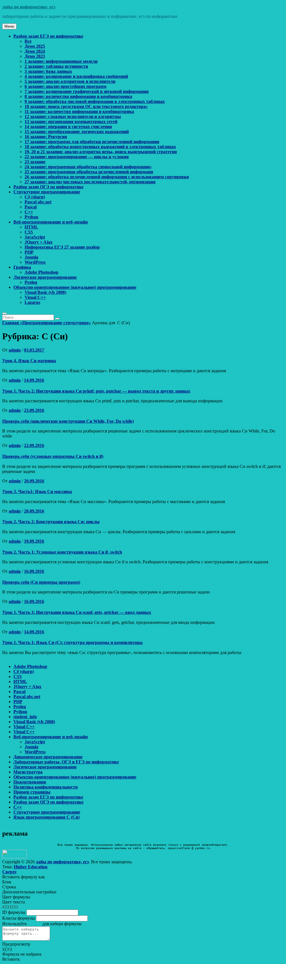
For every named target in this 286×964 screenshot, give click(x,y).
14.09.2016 (34, 380)
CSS (29, 232)
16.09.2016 (34, 571)
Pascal (31, 207)
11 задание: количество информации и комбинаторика (79, 111)
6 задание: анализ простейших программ (65, 86)
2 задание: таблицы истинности (56, 66)
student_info (25, 716)
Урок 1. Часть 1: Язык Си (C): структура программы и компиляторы (72, 642)
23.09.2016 (34, 410)
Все (28, 41)
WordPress (35, 262)
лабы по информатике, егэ (28, 6)
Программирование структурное (56, 322)
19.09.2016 (34, 541)
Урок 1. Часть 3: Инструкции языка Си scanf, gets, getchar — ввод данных (76, 612)
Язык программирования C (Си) (46, 817)
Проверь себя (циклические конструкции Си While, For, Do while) (68, 421)
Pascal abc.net (38, 201)
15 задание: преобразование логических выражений (77, 131)
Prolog (31, 282)
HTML (31, 227)
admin (15, 350)
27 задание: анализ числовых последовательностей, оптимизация (90, 181)
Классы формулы (18, 918)
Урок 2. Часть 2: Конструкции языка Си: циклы (51, 521)
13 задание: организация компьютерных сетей (71, 121)
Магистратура (27, 772)
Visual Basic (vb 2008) (45, 292)
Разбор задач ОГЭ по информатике (48, 186)
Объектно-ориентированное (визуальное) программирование (74, 287)
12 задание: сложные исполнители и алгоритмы (73, 116)
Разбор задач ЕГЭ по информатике (48, 36)
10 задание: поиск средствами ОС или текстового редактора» (86, 106)
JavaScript (35, 237)
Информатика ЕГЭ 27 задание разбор (62, 247)
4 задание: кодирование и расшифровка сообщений (76, 76)
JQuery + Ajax (39, 242)
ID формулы (13, 912)
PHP (29, 252)
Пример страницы (32, 792)
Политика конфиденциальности (45, 787)
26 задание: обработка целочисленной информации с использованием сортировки (107, 176)
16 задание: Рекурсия (46, 136)
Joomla (31, 257)
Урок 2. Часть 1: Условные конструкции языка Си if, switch (62, 552)
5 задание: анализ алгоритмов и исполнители (70, 81)
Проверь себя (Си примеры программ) (41, 582)
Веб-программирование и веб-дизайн (50, 222)
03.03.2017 (34, 350)
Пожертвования (29, 782)
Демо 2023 (35, 56)
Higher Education (30, 866)
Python (31, 217)
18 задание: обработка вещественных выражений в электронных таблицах (100, 146)
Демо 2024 (35, 51)
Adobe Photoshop (41, 272)
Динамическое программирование (48, 756)
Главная (12, 322)
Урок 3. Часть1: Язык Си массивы (37, 491)
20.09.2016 (34, 481)
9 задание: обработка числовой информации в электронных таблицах (95, 101)
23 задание (35, 161)
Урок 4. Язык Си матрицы (29, 360)
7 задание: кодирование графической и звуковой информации (87, 91)
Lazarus (32, 302)
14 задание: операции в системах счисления (68, 126)
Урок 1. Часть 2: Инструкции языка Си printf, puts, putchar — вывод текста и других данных (96, 391)
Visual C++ (35, 297)
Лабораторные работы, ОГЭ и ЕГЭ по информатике (66, 761)
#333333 (10, 907)
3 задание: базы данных (48, 71)
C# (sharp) (35, 196)
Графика (22, 267)
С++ (29, 212)
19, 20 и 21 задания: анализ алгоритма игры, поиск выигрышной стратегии (101, 151)
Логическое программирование (45, 277)
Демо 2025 (35, 46)
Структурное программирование (46, 191)
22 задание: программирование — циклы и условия (77, 156)
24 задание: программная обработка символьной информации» (88, 166)
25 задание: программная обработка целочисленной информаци (89, 171)
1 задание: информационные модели (61, 61)
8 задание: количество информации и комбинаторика (78, 96)
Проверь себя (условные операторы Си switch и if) (52, 456)
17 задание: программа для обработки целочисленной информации (92, 141)
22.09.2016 (34, 445)
